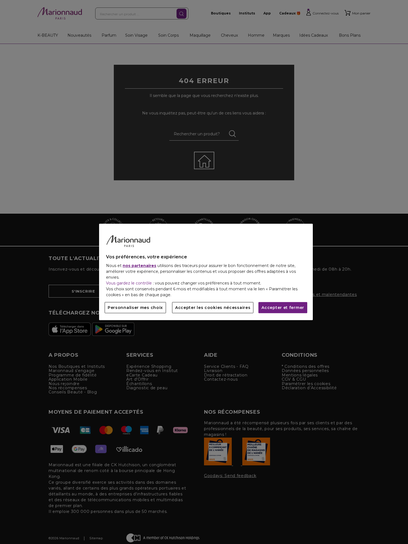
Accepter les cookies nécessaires (212, 307)
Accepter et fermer (282, 307)
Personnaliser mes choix (135, 307)
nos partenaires (139, 265)
